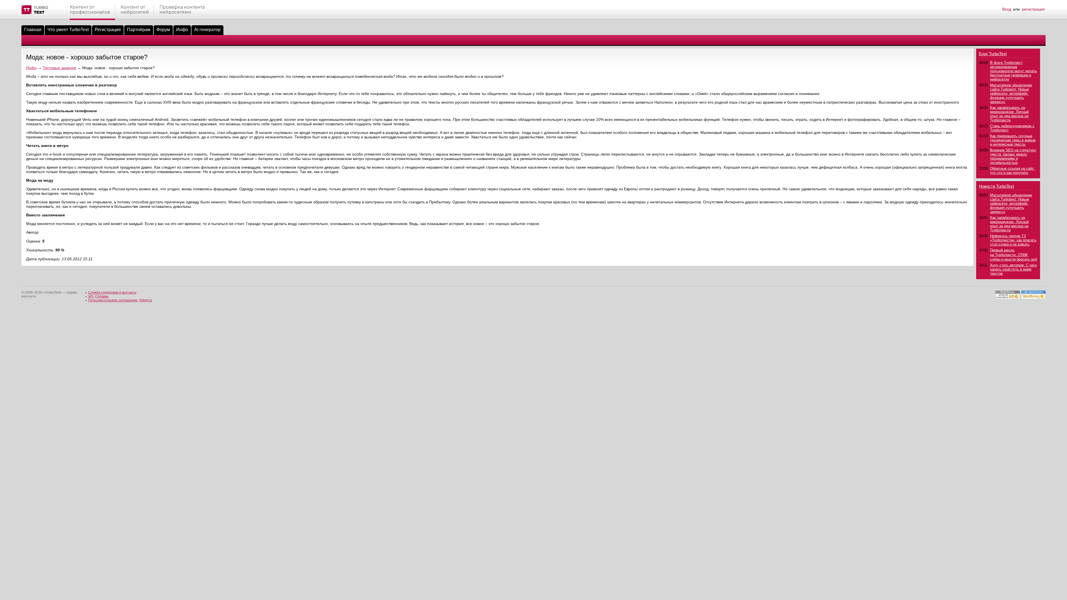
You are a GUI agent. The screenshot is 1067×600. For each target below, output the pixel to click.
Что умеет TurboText (68, 29)
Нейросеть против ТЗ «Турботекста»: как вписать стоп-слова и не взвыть (1013, 240)
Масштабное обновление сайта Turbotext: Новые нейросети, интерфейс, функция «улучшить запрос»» (1011, 93)
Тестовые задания (59, 68)
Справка (101, 296)
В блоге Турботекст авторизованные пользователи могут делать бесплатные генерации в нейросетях (1013, 71)
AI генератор (207, 29)
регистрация (1033, 9)
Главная (32, 29)
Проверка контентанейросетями (182, 10)
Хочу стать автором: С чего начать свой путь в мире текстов (1013, 269)
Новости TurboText (996, 186)
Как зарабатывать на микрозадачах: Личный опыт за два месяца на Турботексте (1009, 114)
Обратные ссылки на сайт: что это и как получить (1012, 170)
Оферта (145, 300)
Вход (1006, 9)
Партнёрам (138, 29)
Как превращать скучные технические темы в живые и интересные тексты (1013, 140)
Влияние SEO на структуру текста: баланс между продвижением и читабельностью (1013, 156)
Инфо (182, 29)
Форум (163, 29)
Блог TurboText (993, 53)
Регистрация (108, 29)
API (90, 296)
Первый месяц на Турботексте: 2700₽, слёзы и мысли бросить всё (1013, 254)
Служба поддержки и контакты (112, 292)
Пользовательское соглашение (113, 300)
